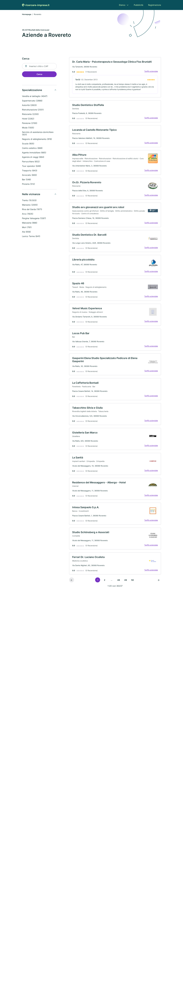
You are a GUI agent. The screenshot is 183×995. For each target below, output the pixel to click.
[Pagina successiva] (158, 579)
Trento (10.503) (29, 200)
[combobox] (39, 66)
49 (125, 580)
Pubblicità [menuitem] (138, 5)
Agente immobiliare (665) (34, 152)
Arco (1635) (27, 214)
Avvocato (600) (29, 175)
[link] (115, 77)
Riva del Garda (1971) (32, 209)
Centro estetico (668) (32, 148)
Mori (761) (27, 227)
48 (118, 580)
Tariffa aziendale (151, 71)
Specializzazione (32, 90)
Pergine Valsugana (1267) (34, 218)
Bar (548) (26, 179)
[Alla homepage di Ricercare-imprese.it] (35, 5)
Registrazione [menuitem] (154, 5)
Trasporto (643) (29, 170)
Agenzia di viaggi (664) (33, 157)
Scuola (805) (28, 143)
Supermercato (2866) (32, 100)
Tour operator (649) (31, 166)
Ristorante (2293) (30, 114)
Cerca (39, 74)
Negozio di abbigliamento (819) (37, 139)
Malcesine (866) (29, 223)
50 (132, 580)
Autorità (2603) (29, 105)
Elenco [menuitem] (122, 5)
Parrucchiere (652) (31, 161)
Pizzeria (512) (28, 184)
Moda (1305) (28, 127)
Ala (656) (26, 232)
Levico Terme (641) (31, 236)
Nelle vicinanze (31, 194)
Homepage (26, 14)
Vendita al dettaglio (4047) (34, 96)
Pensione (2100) (29, 123)
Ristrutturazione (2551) (33, 109)
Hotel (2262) (28, 118)
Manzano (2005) (30, 205)
